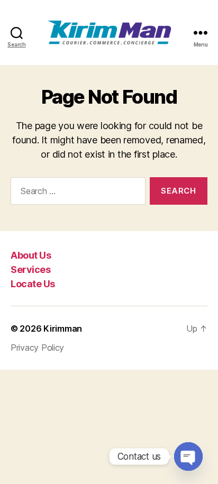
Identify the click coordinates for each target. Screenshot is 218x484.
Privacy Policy (37, 347)
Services (30, 269)
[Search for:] (76, 193)
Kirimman (62, 328)
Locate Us (33, 283)
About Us (31, 255)
